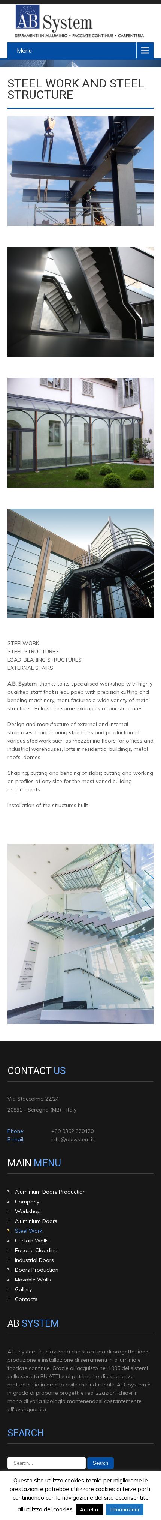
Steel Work (28, 1230)
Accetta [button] (89, 1509)
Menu (24, 50)
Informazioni (124, 1509)
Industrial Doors (34, 1260)
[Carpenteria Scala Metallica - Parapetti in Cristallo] (80, 1022)
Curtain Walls (32, 1240)
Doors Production (36, 1269)
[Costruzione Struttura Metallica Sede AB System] (80, 224)
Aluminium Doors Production (50, 1191)
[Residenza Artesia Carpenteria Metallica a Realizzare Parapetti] (80, 354)
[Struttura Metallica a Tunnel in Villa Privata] (80, 485)
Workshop (28, 1211)
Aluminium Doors (36, 1221)
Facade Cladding (36, 1250)
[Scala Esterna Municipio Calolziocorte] (80, 616)
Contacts (26, 1299)
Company (27, 1201)
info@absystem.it (72, 1139)
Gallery (23, 1289)
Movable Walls (33, 1279)
